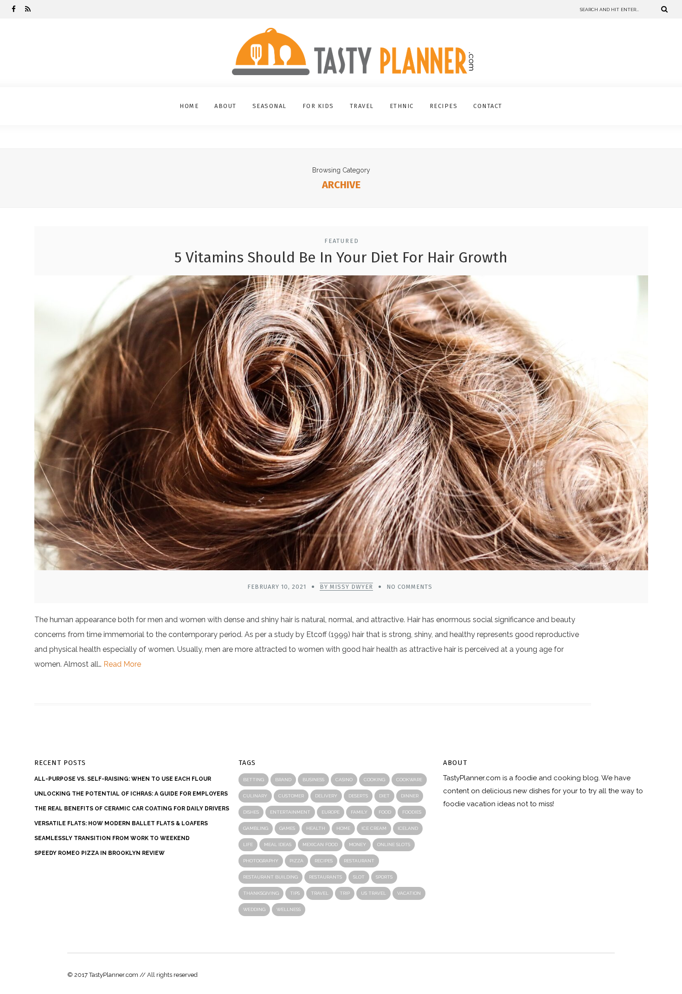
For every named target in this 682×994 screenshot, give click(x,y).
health (315, 828)
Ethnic (402, 105)
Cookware (409, 779)
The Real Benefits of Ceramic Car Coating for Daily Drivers (131, 808)
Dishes (251, 812)
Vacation (409, 893)
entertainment (290, 812)
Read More (122, 664)
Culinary (255, 795)
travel (319, 893)
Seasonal (269, 105)
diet (384, 795)
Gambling (255, 828)
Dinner (409, 795)
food (385, 812)
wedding (254, 909)
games (287, 828)
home (343, 828)
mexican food (320, 844)
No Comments (409, 586)
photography (260, 860)
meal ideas (277, 844)
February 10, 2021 (276, 586)
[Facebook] (14, 9)
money (357, 844)
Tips (295, 893)
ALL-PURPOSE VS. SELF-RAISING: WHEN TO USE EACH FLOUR (122, 779)
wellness (289, 909)
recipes (324, 860)
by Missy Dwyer (346, 586)
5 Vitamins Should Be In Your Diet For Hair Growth (341, 257)
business (313, 779)
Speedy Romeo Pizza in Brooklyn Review (99, 853)
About (225, 105)
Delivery (326, 795)
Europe (331, 812)
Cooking (374, 779)
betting (253, 779)
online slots (393, 844)
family (359, 812)
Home (189, 105)
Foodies (411, 812)
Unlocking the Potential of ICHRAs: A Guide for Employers (131, 793)
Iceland (408, 828)
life (248, 844)
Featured (341, 240)
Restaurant (359, 860)
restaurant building (270, 876)
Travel (362, 105)
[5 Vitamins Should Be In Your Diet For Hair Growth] (341, 425)
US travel (373, 893)
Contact (487, 105)
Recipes (444, 105)
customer (291, 795)
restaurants (325, 876)
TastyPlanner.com (472, 778)
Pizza (296, 860)
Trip (345, 893)
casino (344, 779)
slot (359, 876)
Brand (283, 779)
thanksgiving (261, 893)
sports (384, 876)
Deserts (358, 795)
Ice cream (373, 828)
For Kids (318, 105)
